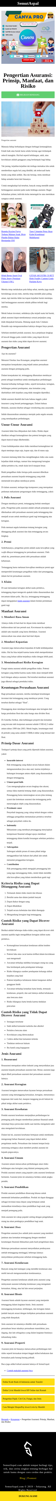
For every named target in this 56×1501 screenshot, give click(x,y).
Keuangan (15, 1419)
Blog (22, 1478)
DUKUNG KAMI (28, 1496)
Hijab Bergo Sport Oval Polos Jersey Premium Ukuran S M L (11, 278)
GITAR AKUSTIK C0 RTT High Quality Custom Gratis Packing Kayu (41, 278)
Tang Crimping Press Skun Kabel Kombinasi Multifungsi (40, 234)
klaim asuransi (24, 601)
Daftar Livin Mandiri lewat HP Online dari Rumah (24, 1390)
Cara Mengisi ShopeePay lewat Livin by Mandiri (24, 1407)
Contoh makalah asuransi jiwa (20, 1370)
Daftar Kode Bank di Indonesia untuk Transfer (23, 1382)
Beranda (5, 1419)
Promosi (31, 1478)
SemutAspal (28, 3)
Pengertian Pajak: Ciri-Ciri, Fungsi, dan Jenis (22, 1399)
